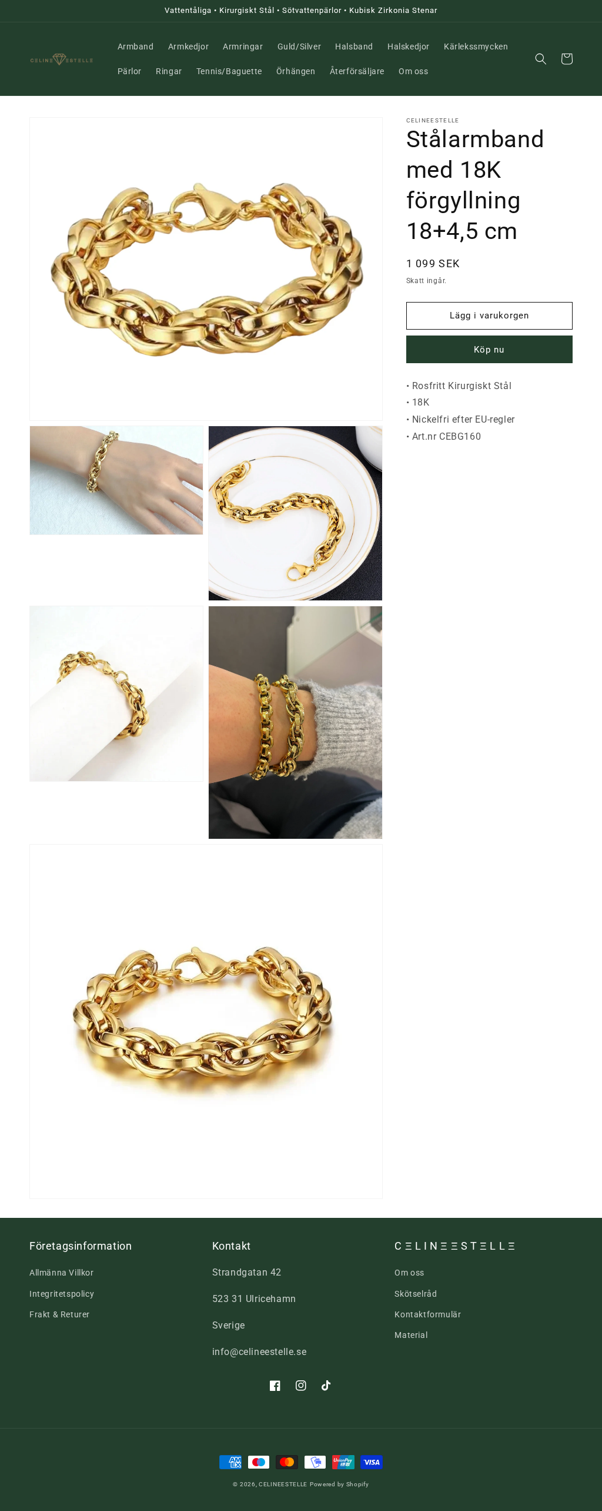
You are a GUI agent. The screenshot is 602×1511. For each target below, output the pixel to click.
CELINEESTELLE (283, 1484)
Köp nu (489, 349)
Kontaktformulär (427, 1314)
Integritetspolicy (61, 1294)
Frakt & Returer (59, 1314)
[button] (541, 59)
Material (410, 1335)
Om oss (409, 1272)
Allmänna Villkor (61, 1272)
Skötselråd (415, 1294)
